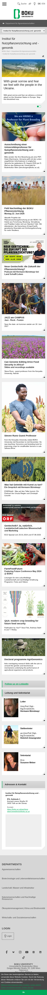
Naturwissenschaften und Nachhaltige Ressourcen (19, 898)
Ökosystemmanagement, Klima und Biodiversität (23, 908)
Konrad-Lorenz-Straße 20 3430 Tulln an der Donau (17, 801)
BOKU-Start (6, 51)
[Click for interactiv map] (23, 830)
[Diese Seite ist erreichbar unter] (43, 56)
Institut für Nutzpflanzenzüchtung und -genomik (19, 54)
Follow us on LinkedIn (16, 684)
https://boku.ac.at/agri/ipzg (17, 809)
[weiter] (42, 84)
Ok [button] (23, 992)
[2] (40, 106)
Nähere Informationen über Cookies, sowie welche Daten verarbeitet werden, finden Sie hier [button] (21, 986)
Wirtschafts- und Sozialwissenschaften (19, 918)
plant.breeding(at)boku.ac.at (18, 811)
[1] (38, 106)
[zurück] (5, 84)
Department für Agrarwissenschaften (20, 23)
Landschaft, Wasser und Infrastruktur (18, 888)
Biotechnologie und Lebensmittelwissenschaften (23, 879)
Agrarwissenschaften (11, 869)
